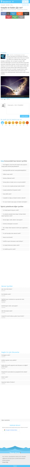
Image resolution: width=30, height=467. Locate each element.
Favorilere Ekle (25, 5)
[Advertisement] (15, 35)
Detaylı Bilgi (5, 462)
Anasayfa (3, 5)
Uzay (11, 5)
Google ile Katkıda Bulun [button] (11, 430)
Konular (8, 5)
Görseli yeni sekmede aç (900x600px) (15, 96)
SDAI (2, 9)
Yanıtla (2, 99)
